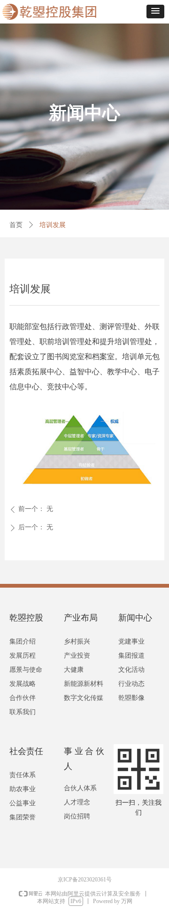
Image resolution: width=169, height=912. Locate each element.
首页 (16, 224)
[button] (155, 11)
